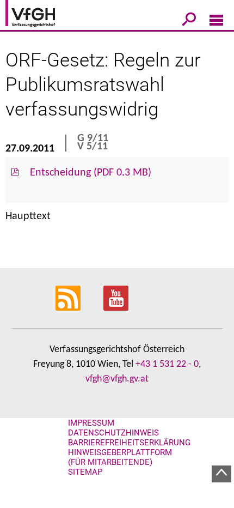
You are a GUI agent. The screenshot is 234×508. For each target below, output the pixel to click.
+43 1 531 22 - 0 (167, 364)
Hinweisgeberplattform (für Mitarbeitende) (120, 457)
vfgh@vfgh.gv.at (117, 379)
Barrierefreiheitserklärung (129, 442)
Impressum (91, 423)
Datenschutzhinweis (113, 433)
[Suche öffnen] (189, 21)
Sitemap (85, 472)
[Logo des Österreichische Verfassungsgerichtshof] (46, 15)
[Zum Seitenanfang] (221, 473)
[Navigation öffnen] (216, 22)
